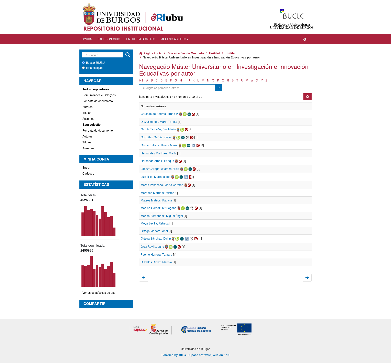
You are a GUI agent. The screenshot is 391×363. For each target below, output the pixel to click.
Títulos (86, 113)
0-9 (141, 80)
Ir (219, 88)
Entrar (86, 167)
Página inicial (153, 53)
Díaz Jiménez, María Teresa (159, 122)
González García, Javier (156, 137)
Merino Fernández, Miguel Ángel (162, 216)
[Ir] (128, 55)
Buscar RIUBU (95, 62)
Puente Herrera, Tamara (156, 254)
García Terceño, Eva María (158, 129)
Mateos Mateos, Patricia (156, 200)
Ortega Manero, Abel (154, 231)
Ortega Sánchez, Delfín (156, 238)
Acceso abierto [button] (173, 39)
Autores (87, 107)
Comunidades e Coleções (99, 95)
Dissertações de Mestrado (186, 53)
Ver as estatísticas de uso (98, 292)
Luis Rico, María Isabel (155, 177)
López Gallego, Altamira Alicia (160, 169)
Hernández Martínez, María (158, 153)
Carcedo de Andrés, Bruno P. (159, 114)
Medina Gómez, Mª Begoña (158, 208)
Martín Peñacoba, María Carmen (162, 185)
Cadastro (88, 173)
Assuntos (88, 119)
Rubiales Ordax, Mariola (156, 262)
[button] (305, 38)
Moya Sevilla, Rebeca (155, 223)
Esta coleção (94, 68)
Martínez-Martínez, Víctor (157, 193)
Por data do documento (97, 101)
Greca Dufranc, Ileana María (159, 145)
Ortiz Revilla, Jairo (152, 246)
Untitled (214, 53)
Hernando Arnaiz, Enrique (157, 161)
